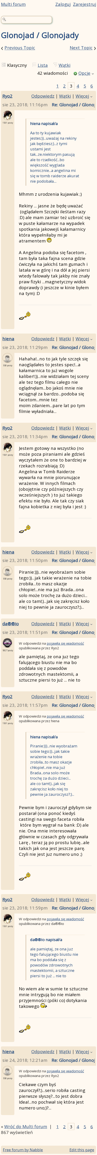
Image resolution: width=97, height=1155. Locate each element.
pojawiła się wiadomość (65, 643)
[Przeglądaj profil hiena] (7, 360)
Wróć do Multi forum (25, 1126)
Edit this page (81, 1149)
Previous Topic (19, 48)
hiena (8, 338)
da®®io (10, 623)
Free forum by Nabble (23, 1149)
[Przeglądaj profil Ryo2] (7, 117)
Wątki (64, 65)
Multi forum (13, 4)
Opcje (84, 73)
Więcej (82, 96)
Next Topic (81, 48)
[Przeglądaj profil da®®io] (7, 645)
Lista (43, 65)
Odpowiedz (42, 96)
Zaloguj (63, 4)
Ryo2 (7, 96)
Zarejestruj (84, 4)
